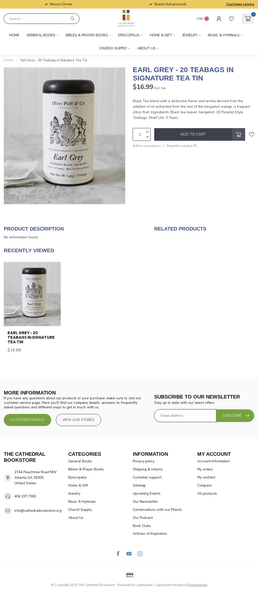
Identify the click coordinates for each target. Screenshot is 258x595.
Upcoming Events (146, 493)
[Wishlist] (231, 19)
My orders (205, 469)
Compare (204, 485)
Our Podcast (143, 517)
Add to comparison (147, 146)
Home (14, 35)
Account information (213, 461)
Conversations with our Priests (157, 509)
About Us (146, 48)
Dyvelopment (197, 585)
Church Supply (113, 48)
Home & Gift (161, 35)
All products (207, 493)
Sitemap (139, 485)
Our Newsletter (145, 501)
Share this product (179, 146)
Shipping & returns (148, 469)
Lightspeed (144, 585)
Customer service (240, 4)
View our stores (78, 419)
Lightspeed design (169, 585)
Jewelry (190, 35)
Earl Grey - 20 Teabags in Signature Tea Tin (54, 60)
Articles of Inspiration (150, 533)
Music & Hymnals (224, 35)
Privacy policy (143, 461)
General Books (41, 35)
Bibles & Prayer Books (87, 35)
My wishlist (206, 477)
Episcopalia (129, 35)
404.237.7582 (25, 496)
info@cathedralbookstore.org (37, 510)
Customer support (147, 477)
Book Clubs (142, 525)
